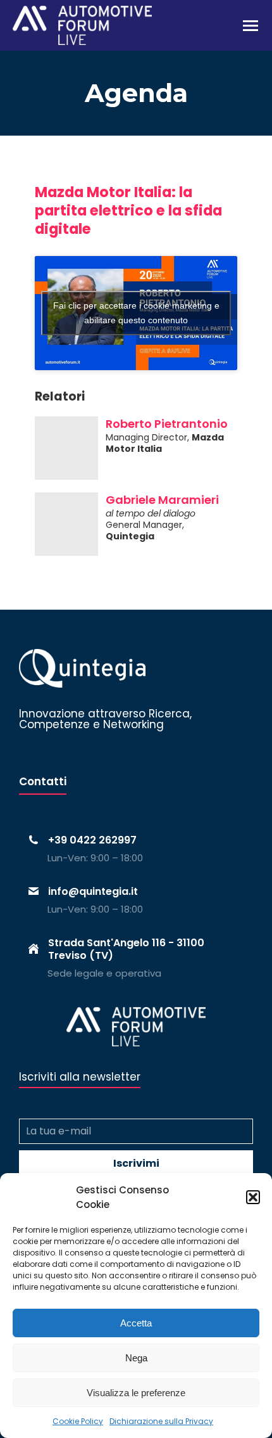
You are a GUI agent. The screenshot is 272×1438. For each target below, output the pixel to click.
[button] (253, 1197)
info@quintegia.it (93, 891)
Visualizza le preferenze (136, 1392)
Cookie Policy (78, 1421)
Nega (136, 1357)
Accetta (136, 1323)
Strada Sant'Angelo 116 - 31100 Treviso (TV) (126, 948)
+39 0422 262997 (92, 840)
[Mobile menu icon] (250, 25)
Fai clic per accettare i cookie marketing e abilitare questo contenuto (136, 312)
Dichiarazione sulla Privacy (161, 1421)
